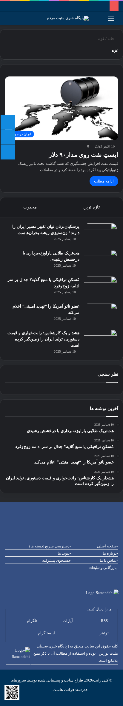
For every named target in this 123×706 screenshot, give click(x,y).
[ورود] (18, 20)
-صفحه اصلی (107, 546)
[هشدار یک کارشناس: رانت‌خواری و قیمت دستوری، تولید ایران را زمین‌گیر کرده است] (100, 341)
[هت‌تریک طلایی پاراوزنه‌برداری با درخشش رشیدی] (100, 261)
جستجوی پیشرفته (56, 560)
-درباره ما (110, 553)
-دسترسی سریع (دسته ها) (50, 546)
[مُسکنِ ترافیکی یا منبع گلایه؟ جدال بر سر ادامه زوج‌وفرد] (100, 288)
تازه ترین (91, 207)
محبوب (30, 207)
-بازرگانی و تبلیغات (103, 567)
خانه (111, 38)
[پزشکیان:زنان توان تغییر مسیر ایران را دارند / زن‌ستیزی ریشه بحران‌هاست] (100, 234)
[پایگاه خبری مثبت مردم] (75, 18)
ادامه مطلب (104, 181)
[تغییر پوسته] (7, 20)
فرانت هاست (63, 689)
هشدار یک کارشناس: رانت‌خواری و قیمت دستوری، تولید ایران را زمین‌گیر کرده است (43, 339)
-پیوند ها (64, 553)
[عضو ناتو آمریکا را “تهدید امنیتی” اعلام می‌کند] (100, 314)
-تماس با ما (109, 560)
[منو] (111, 20)
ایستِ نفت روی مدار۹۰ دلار (83, 154)
